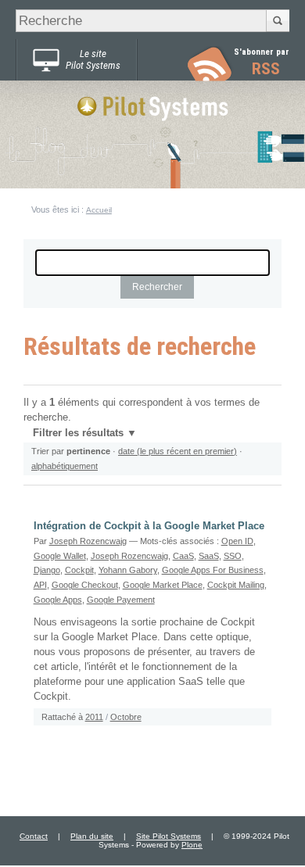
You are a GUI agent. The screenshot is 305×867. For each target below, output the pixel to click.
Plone (192, 844)
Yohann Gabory (128, 570)
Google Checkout (85, 584)
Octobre (126, 717)
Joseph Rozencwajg (88, 541)
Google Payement (121, 599)
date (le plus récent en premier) (177, 451)
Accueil (99, 210)
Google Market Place (163, 584)
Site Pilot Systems (168, 836)
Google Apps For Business (213, 570)
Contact (34, 836)
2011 (94, 717)
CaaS (183, 556)
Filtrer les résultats (78, 433)
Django (47, 570)
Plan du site (91, 836)
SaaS (209, 556)
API (40, 584)
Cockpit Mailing (235, 584)
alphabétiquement (64, 466)
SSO (233, 556)
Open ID (237, 541)
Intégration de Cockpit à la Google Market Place (149, 526)
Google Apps (58, 599)
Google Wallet (60, 556)
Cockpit (79, 570)
